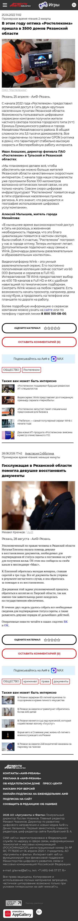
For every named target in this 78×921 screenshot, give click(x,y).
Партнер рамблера (34, 903)
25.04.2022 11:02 (11, 15)
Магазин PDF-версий (19, 788)
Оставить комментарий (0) (39, 342)
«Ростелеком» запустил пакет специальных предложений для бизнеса (42, 410)
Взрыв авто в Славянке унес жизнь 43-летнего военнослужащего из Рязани (43, 734)
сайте (48, 310)
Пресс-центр (52, 783)
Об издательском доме (21, 783)
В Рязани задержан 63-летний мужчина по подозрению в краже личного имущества (41, 699)
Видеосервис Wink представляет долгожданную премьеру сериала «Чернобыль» (45, 399)
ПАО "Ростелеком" (14, 90)
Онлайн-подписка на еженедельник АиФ (35, 793)
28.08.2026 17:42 (12, 453)
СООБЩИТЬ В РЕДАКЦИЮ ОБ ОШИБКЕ (30, 804)
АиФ (30, 532)
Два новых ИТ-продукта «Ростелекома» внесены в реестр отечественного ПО (44, 434)
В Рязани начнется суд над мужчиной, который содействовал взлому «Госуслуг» (44, 722)
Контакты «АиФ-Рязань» (22, 773)
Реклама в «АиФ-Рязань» (22, 778)
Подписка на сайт (17, 799)
